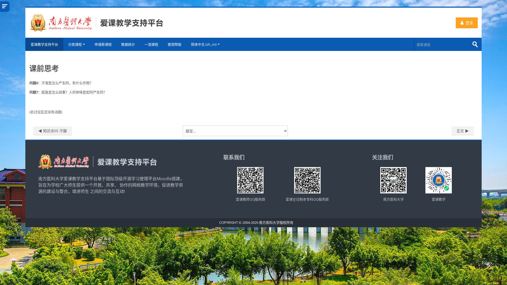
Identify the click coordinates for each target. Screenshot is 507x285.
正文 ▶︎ (463, 130)
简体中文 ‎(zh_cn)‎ (204, 44)
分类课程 (75, 44)
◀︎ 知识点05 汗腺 (52, 130)
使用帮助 (174, 44)
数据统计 (128, 44)
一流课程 (151, 44)
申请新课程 (103, 44)
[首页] (96, 22)
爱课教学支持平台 (44, 44)
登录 (469, 22)
